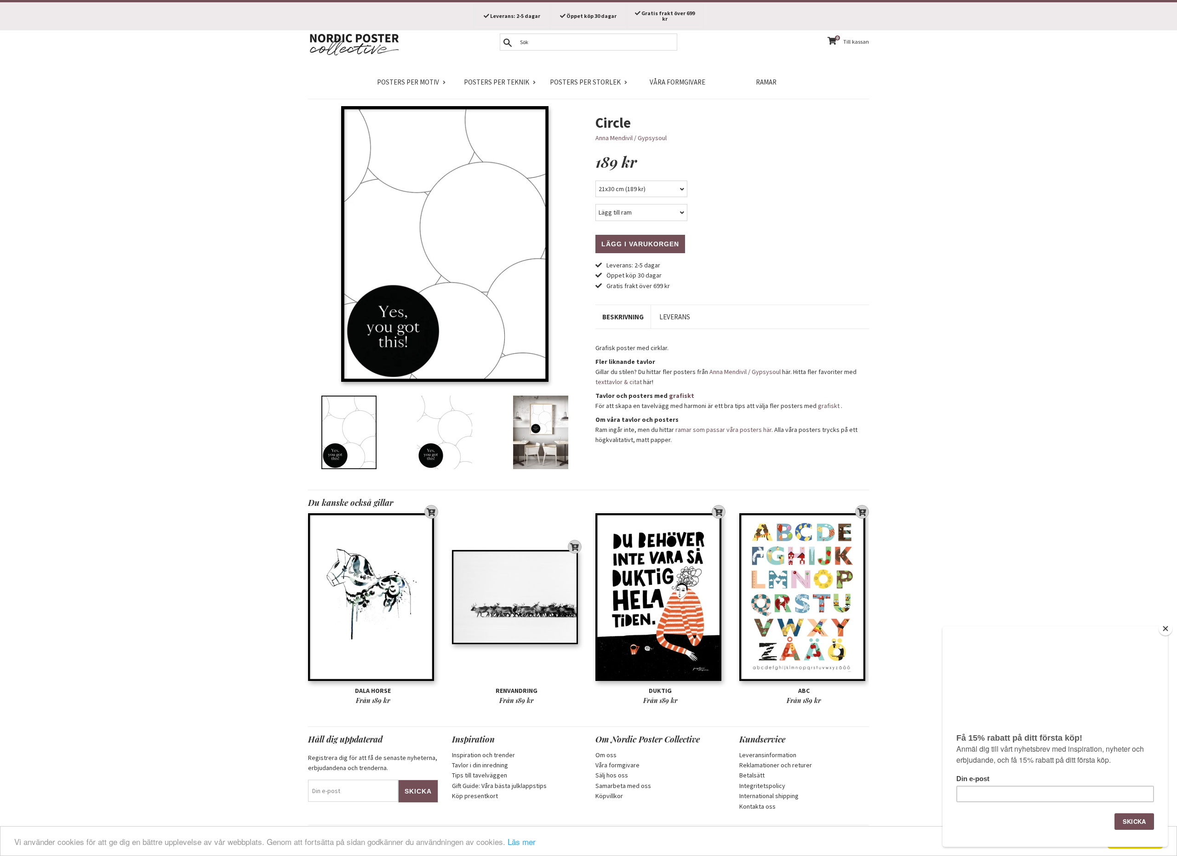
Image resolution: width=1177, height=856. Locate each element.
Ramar (766, 82)
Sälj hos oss (611, 775)
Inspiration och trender (483, 755)
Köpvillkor (609, 796)
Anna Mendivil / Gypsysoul (631, 138)
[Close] (1165, 628)
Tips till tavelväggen (479, 775)
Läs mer (522, 841)
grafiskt (681, 395)
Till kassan (856, 41)
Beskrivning (623, 316)
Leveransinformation (767, 755)
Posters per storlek (585, 82)
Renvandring (516, 690)
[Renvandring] (517, 597)
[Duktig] (660, 597)
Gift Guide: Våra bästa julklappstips (499, 786)
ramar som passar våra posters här (723, 429)
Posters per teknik (496, 82)
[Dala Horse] (373, 597)
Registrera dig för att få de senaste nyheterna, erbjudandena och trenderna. (372, 763)
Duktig (660, 690)
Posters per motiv (408, 82)
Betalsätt (752, 775)
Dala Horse (373, 690)
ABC (804, 690)
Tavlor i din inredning (480, 765)
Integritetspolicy (762, 786)
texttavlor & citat (618, 382)
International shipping (769, 796)
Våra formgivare (677, 82)
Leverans (674, 316)
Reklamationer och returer (775, 765)
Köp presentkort (475, 796)
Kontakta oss (757, 806)
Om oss (606, 755)
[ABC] (804, 597)
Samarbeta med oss (623, 786)
